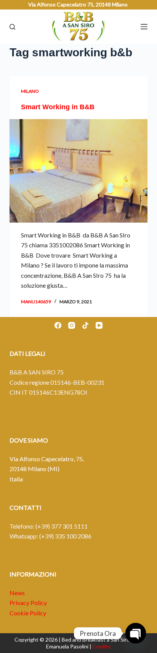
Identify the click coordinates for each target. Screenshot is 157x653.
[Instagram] (71, 325)
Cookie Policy (28, 612)
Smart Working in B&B (58, 107)
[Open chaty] (135, 633)
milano (30, 91)
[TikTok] (85, 325)
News (17, 592)
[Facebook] (57, 325)
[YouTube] (99, 325)
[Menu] (144, 26)
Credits (102, 646)
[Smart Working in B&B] (79, 171)
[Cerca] (12, 27)
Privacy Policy (28, 602)
